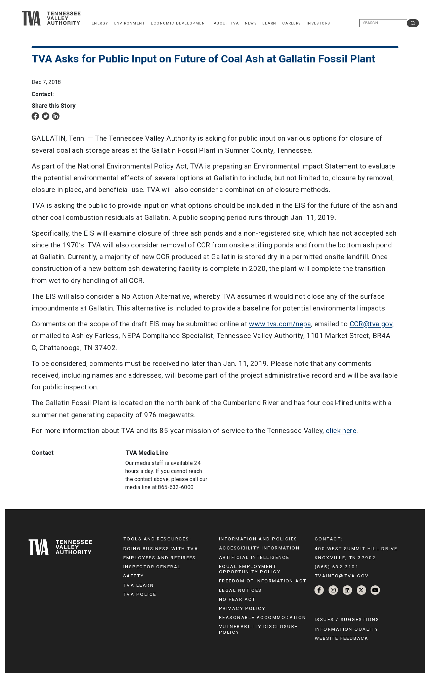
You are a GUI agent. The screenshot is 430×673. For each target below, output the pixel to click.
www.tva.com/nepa (280, 324)
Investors (318, 23)
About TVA (226, 23)
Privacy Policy (242, 608)
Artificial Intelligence (254, 557)
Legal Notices (240, 590)
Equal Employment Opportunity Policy (250, 569)
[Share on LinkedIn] (55, 116)
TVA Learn (138, 585)
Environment (129, 23)
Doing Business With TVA (160, 548)
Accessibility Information (259, 547)
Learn (269, 23)
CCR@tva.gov (371, 324)
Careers (291, 23)
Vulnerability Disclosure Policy (258, 629)
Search (413, 23)
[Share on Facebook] (35, 116)
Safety (133, 575)
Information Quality (347, 629)
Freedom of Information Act (263, 580)
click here (341, 431)
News (251, 23)
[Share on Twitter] (45, 116)
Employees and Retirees (159, 557)
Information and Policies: (259, 538)
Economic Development (179, 23)
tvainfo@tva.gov (342, 575)
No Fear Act (237, 599)
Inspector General (152, 566)
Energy (100, 23)
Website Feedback (341, 638)
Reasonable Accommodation (262, 617)
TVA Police (139, 594)
